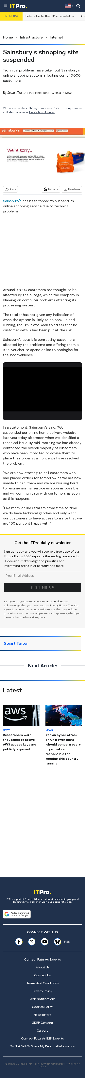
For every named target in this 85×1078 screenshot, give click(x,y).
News (68, 93)
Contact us (42, 975)
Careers (42, 1030)
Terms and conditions (42, 983)
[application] (42, 389)
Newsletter (74, 189)
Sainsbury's (12, 201)
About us (42, 967)
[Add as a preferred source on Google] (17, 914)
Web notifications (43, 999)
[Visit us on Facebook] (18, 941)
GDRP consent (42, 1023)
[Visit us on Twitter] (31, 941)
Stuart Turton (17, 92)
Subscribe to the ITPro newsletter (50, 16)
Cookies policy (42, 1007)
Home (8, 37)
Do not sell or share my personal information (42, 1046)
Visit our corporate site (56, 901)
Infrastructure (31, 37)
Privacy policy (42, 991)
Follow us (53, 189)
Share (12, 189)
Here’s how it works (42, 112)
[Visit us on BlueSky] (56, 941)
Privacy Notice (58, 605)
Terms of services (53, 601)
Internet (56, 37)
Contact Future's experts (42, 959)
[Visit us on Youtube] (44, 941)
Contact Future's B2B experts (42, 1038)
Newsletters (42, 1015)
